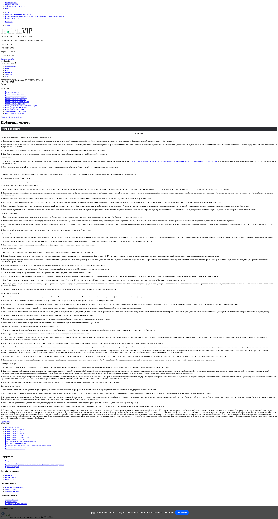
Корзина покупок (11, 5)
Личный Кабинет (11, 500)
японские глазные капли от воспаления (170, 161)
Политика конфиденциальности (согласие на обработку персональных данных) (34, 16)
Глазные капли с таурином (15, 104)
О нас (7, 12)
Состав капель (10, 489)
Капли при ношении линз (14, 109)
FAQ (7, 68)
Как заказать (9, 70)
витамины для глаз (147, 161)
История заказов (11, 502)
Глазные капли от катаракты (15, 100)
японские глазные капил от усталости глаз (201, 161)
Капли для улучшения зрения (16, 107)
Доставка (8, 74)
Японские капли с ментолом (15, 111)
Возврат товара (11, 477)
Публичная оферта (12, 18)
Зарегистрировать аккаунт (15, 7)
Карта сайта (9, 479)
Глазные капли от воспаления (16, 98)
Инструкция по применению (16, 504)
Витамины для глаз (12, 92)
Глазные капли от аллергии (15, 96)
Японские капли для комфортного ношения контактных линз (28, 445)
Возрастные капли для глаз (15, 113)
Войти (7, 8)
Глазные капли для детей (14, 94)
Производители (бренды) (14, 487)
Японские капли (11, 3)
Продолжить (5, 422)
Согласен (182, 512)
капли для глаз (134, 161)
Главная (4, 117)
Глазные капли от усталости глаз (17, 102)
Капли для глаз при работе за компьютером (21, 106)
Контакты (8, 22)
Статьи (7, 76)
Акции (7, 25)
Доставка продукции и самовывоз (18, 14)
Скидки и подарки (12, 491)
